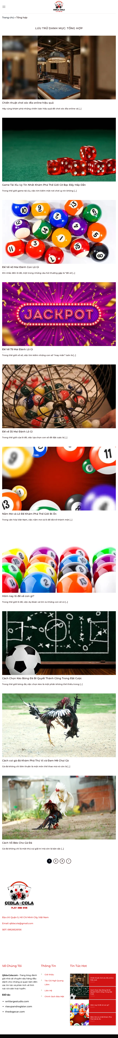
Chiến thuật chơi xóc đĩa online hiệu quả (28, 102)
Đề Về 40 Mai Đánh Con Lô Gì (20, 267)
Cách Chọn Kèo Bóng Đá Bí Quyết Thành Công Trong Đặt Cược (42, 678)
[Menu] (4, 6)
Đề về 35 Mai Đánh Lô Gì (17, 431)
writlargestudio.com (17, 1001)
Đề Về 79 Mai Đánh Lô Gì (17, 349)
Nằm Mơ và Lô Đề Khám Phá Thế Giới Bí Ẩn (29, 513)
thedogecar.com (15, 1011)
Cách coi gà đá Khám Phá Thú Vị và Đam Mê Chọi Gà (35, 760)
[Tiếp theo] (68, 861)
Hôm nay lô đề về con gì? (18, 596)
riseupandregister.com (18, 1006)
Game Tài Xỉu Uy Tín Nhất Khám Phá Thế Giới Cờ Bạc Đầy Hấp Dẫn (44, 184)
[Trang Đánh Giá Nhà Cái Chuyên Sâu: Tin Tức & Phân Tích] (59, 7)
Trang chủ (8, 17)
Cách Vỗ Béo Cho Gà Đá (17, 842)
